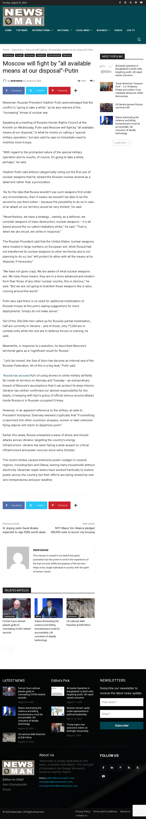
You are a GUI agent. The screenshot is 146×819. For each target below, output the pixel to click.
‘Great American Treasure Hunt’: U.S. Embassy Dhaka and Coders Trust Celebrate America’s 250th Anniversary (129, 90)
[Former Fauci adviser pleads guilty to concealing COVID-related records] (17, 608)
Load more (120, 142)
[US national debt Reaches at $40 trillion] (81, 608)
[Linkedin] (112, 767)
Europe (19, 55)
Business (72, 616)
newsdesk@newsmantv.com (55, 781)
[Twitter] (131, 3)
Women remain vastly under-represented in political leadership (78, 711)
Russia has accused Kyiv (19, 375)
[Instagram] (125, 3)
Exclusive (30, 55)
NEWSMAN (16, 80)
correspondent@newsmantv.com (58, 785)
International (54, 55)
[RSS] (129, 767)
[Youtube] (141, 3)
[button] (138, 39)
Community (9, 616)
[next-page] (11, 648)
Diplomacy (17, 49)
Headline (41, 55)
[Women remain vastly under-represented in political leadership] (57, 711)
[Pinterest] (120, 767)
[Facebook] (120, 3)
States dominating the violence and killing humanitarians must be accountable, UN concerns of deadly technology (127, 125)
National (67, 55)
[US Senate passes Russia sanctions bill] (106, 107)
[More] (76, 90)
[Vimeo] (136, 3)
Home (6, 49)
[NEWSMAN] (5, 81)
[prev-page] (5, 648)
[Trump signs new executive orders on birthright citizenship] (57, 727)
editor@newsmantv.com (60, 778)
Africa (38, 616)
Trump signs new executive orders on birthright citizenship (77, 727)
